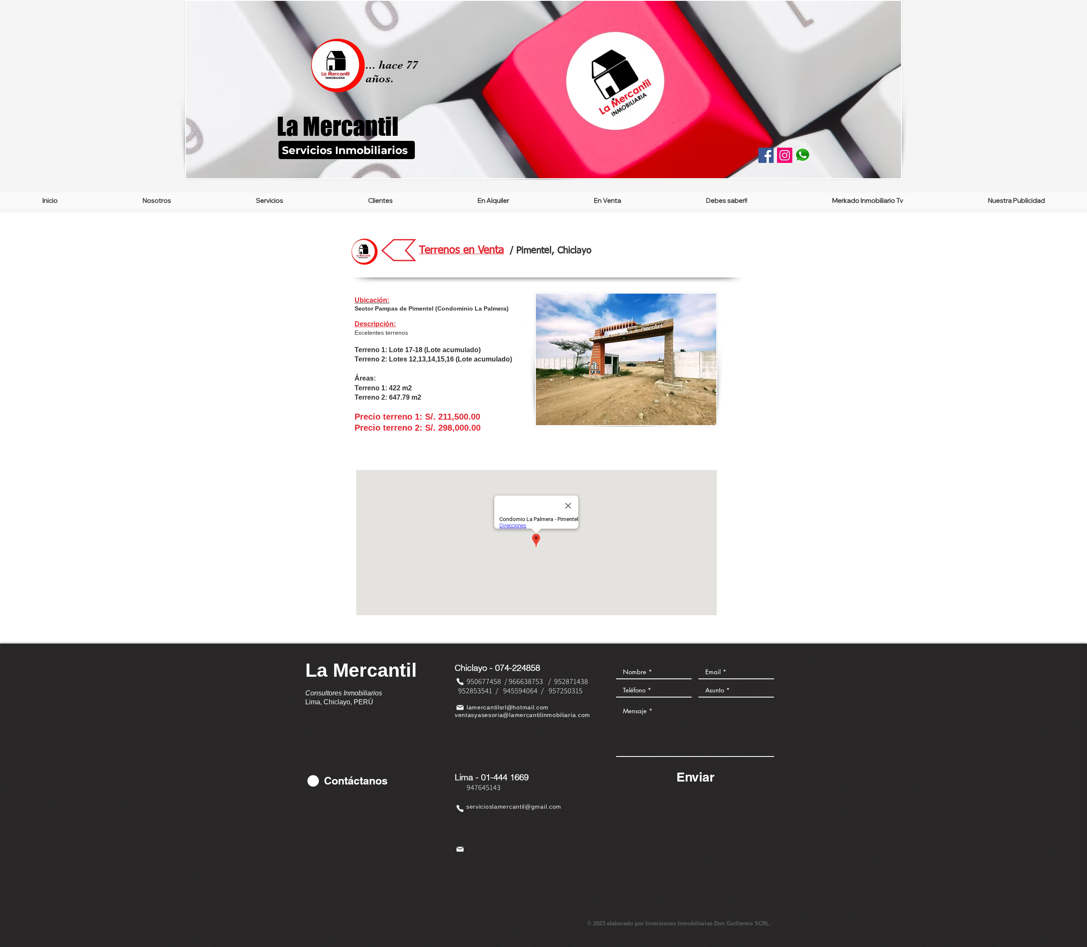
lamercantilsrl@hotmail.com (508, 707)
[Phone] (459, 681)
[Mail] (459, 707)
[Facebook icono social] (766, 155)
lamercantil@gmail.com (526, 806)
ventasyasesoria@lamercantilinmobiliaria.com (522, 715)
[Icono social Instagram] (784, 155)
